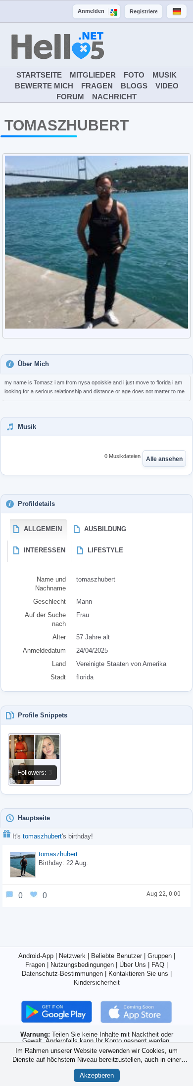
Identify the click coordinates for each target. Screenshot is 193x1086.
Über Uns (132, 964)
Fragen (35, 964)
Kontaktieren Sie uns (138, 973)
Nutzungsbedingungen (82, 964)
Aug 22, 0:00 (163, 893)
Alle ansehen (164, 459)
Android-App (35, 956)
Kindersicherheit (97, 982)
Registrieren (143, 11)
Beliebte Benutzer (116, 956)
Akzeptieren (97, 1075)
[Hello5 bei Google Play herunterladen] (58, 1011)
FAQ (157, 964)
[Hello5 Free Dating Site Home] (68, 33)
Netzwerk (72, 956)
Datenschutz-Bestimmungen (62, 973)
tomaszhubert (42, 836)
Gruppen (159, 956)
